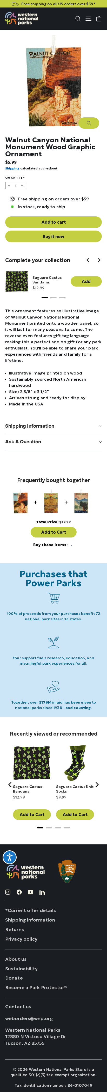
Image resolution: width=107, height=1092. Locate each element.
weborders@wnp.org (29, 1018)
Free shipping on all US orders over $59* (58, 4)
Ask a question (23, 442)
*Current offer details (30, 910)
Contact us (18, 1006)
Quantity (15, 178)
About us (15, 959)
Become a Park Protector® (36, 987)
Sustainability (21, 969)
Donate (14, 978)
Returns (14, 929)
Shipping (12, 168)
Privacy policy (21, 939)
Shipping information (29, 426)
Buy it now (53, 236)
